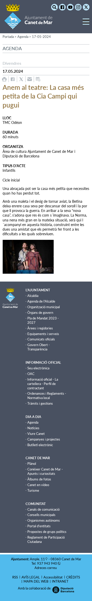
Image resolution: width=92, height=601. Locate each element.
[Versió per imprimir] (4, 79)
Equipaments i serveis (43, 334)
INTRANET (60, 581)
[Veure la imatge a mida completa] (28, 256)
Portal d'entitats (39, 526)
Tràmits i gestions (40, 403)
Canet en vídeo (38, 485)
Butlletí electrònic (40, 445)
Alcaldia (32, 296)
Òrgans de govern (40, 312)
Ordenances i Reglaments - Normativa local (46, 395)
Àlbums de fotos (39, 479)
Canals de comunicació (43, 509)
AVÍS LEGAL (30, 577)
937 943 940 (47, 563)
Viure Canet (36, 434)
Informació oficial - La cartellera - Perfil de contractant (42, 383)
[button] (86, 24)
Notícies (33, 428)
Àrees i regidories (40, 328)
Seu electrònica (38, 368)
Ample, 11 (37, 559)
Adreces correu (45, 568)
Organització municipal (43, 307)
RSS (15, 577)
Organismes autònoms (43, 520)
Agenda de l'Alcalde (41, 301)
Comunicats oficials (41, 339)
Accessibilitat (53, 577)
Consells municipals (41, 515)
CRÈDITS (73, 577)
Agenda (32, 422)
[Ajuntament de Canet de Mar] (28, 26)
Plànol (31, 464)
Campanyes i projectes (43, 439)
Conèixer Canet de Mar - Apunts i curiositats (45, 471)
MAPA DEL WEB (36, 581)
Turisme (33, 490)
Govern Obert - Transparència (38, 347)
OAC (30, 374)
